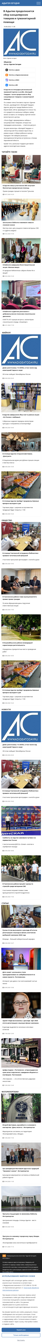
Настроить (21, 1340)
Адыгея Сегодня (10, 3)
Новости (6, 709)
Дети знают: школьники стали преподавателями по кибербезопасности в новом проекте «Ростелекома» (19, 974)
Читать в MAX (14, 80)
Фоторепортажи (10, 1092)
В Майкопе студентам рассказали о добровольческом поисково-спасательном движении (19, 314)
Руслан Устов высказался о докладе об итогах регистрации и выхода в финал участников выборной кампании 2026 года (20, 932)
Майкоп (6, 332)
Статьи (5, 903)
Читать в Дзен (14, 70)
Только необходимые (21, 1335)
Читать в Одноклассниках (18, 75)
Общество (7, 62)
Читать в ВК (13, 85)
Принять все (21, 1330)
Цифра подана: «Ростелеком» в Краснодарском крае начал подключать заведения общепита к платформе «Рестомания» (20, 1072)
